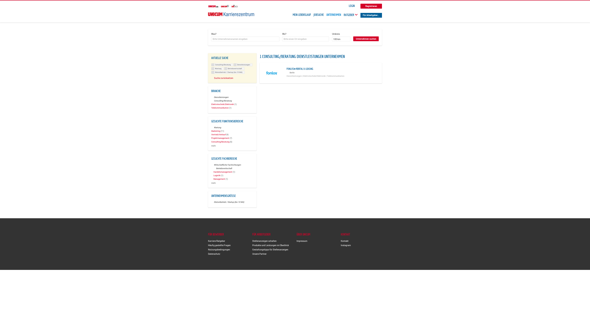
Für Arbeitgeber (370, 15)
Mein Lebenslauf (302, 14)
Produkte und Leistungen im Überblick (270, 245)
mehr (213, 145)
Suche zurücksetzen (223, 78)
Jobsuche (319, 14)
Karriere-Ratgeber (216, 240)
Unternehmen (333, 14)
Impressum (302, 240)
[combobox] (245, 39)
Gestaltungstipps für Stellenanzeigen (270, 249)
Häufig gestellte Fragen (219, 245)
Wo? (284, 33)
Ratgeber (349, 14)
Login (352, 6)
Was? (213, 33)
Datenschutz (214, 253)
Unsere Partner (259, 253)
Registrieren (371, 6)
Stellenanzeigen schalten (264, 240)
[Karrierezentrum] (231, 14)
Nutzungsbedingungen (219, 249)
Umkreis (336, 33)
